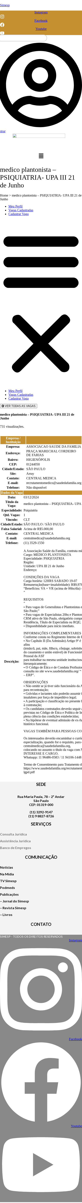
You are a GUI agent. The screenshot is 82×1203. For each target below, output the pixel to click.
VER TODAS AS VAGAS (20, 406)
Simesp (5, 5)
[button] (41, 156)
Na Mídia (7, 874)
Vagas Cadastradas (20, 210)
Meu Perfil (15, 206)
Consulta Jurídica (13, 834)
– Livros (6, 915)
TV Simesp (8, 881)
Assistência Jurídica (15, 841)
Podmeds (7, 888)
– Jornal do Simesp (14, 901)
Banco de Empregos (15, 848)
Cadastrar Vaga (18, 214)
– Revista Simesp (13, 908)
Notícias (6, 867)
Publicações (9, 894)
